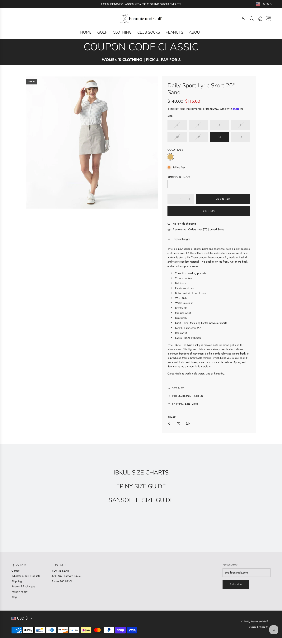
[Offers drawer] (260, 18)
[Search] (251, 18)
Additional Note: (179, 177)
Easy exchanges (181, 239)
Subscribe (236, 584)
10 (177, 137)
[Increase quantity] (190, 199)
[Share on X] (178, 424)
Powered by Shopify (258, 627)
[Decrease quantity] (171, 199)
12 (198, 137)
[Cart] (268, 18)
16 (240, 137)
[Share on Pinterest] (188, 424)
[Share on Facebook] (169, 424)
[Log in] (243, 18)
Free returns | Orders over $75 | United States (198, 229)
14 (219, 137)
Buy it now (209, 210)
